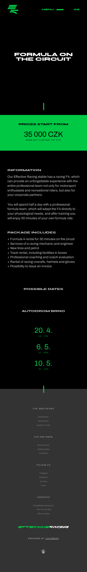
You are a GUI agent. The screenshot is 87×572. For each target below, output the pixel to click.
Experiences (43, 416)
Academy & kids (43, 425)
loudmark (52, 538)
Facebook (43, 477)
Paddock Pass (43, 449)
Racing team (43, 420)
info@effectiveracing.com (43, 505)
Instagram (43, 473)
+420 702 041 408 (43, 509)
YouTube (43, 481)
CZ (77, 9)
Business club (43, 445)
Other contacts (43, 513)
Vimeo (43, 485)
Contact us (43, 453)
